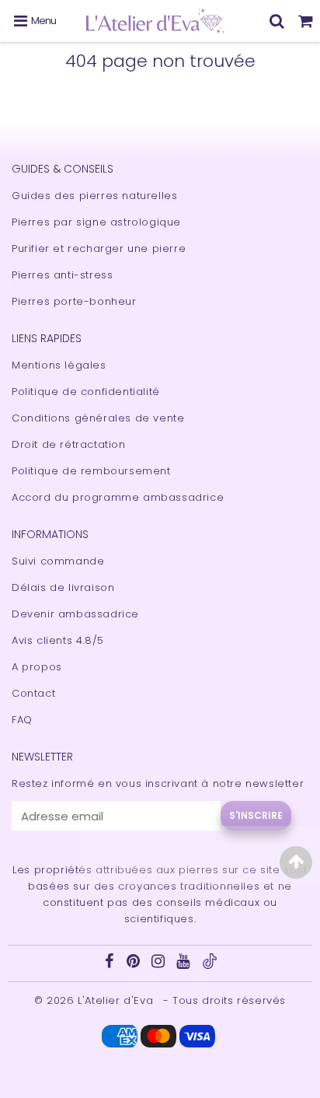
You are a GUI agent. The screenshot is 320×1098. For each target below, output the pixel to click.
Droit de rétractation (69, 444)
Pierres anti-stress (62, 275)
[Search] (276, 21)
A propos (37, 666)
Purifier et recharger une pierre (99, 248)
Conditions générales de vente (98, 418)
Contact (33, 693)
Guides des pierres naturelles (94, 195)
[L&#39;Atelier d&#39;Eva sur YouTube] (184, 963)
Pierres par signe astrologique (96, 222)
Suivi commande (58, 561)
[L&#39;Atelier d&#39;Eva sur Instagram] (160, 963)
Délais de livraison (63, 587)
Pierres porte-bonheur (74, 301)
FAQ (22, 719)
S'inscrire (256, 815)
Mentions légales (59, 365)
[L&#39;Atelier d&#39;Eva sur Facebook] (111, 963)
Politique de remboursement (91, 470)
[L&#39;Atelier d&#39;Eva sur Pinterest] (135, 963)
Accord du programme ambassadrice (118, 497)
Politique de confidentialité (86, 391)
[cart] (305, 21)
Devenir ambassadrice (75, 614)
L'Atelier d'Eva (117, 1000)
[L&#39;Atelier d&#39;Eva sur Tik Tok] (209, 965)
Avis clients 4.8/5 (58, 640)
